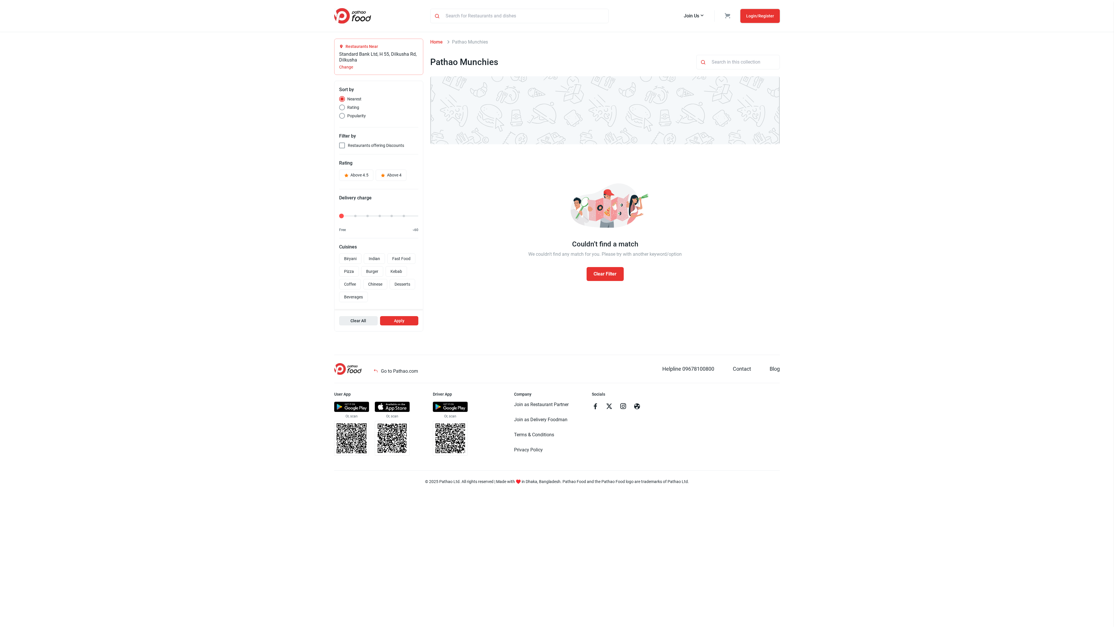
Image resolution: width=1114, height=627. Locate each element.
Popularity (356, 115)
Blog (775, 369)
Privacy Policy (528, 450)
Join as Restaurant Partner (541, 404)
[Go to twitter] (609, 407)
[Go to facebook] (595, 407)
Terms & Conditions (534, 434)
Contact (742, 369)
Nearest (354, 99)
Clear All (358, 320)
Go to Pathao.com (399, 371)
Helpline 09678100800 (688, 369)
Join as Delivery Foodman (540, 419)
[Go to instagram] (623, 407)
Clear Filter (605, 274)
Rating (353, 107)
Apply (399, 320)
